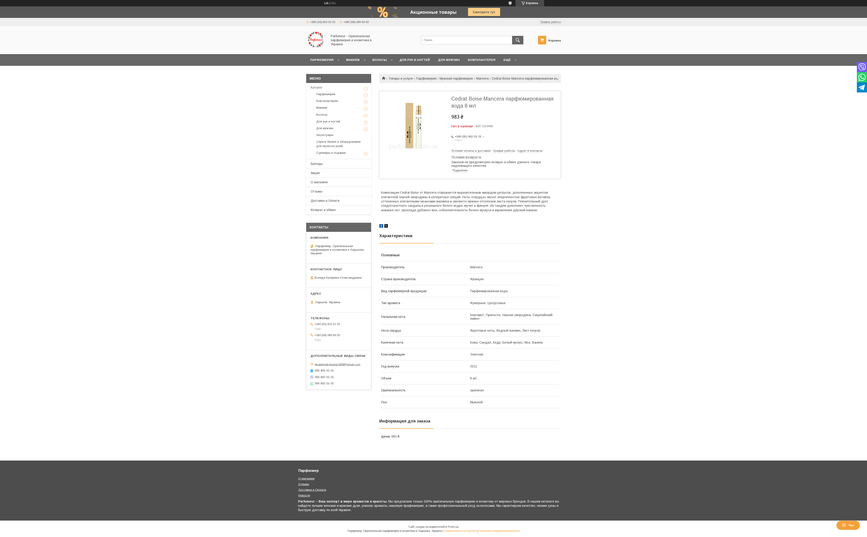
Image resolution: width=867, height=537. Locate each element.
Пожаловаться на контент (460, 530)
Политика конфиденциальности (499, 530)
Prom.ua (453, 526)
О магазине (319, 182)
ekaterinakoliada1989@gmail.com (337, 364)
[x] (386, 226)
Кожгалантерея (481, 60)
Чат (851, 525)
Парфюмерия (321, 60)
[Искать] (517, 40)
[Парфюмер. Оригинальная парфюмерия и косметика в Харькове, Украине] (315, 48)
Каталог (316, 87)
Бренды (317, 163)
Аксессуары (324, 135)
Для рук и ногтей (414, 60)
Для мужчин (449, 60)
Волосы (379, 60)
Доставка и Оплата (325, 200)
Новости (304, 495)
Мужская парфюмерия (456, 78)
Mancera (482, 78)
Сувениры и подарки (331, 152)
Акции (315, 173)
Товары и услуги (400, 78)
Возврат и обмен (323, 210)
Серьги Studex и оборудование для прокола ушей (338, 143)
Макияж (353, 60)
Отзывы (316, 191)
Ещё (507, 60)
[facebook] (381, 226)
